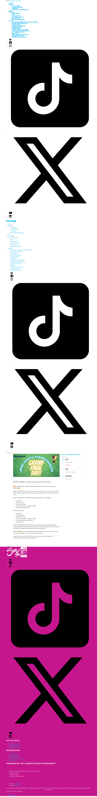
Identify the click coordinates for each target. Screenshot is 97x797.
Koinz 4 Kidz (16, 24)
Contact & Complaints (15, 743)
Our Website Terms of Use (16, 758)
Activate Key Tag (18, 17)
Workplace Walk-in (18, 26)
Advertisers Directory (20, 23)
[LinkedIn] (10, 217)
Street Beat (16, 28)
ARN (10, 793)
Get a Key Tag (16, 16)
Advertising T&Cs (14, 757)
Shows (11, 3)
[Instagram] (10, 47)
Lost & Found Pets (18, 32)
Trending (15, 8)
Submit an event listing (20, 29)
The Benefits (16, 13)
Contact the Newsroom (20, 9)
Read (10, 4)
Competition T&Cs (14, 755)
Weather (15, 33)
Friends (11, 12)
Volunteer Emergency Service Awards (25, 22)
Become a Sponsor (18, 19)
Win (10, 11)
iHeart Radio (12, 795)
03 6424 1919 (17, 783)
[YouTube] (10, 214)
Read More (68, 479)
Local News (16, 6)
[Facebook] (10, 43)
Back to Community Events (71, 454)
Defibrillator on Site (19, 37)
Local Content (13, 760)
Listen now (10, 221)
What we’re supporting (20, 34)
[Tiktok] (50, 128)
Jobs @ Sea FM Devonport (21, 30)
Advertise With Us (18, 35)
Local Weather (17, 7)
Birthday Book (17, 27)
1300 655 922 (17, 785)
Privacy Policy (13, 753)
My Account (16, 18)
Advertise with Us (14, 745)
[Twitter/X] (50, 210)
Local (11, 21)
